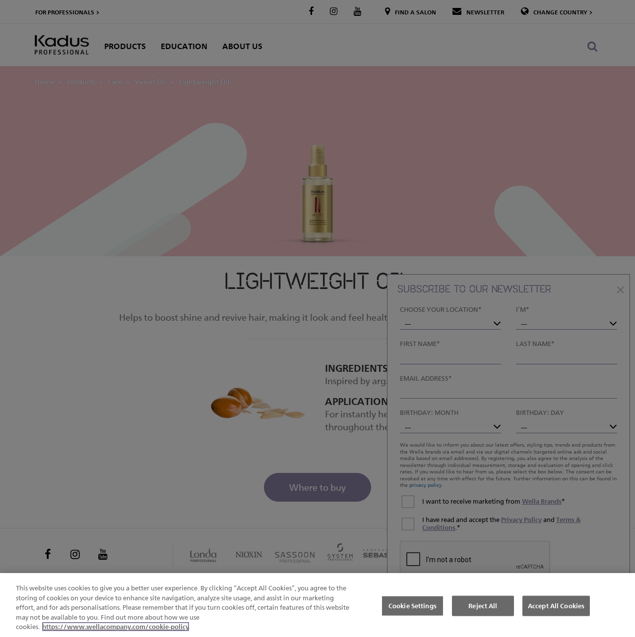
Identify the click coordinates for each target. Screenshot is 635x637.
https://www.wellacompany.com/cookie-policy (115, 626)
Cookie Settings (412, 605)
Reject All (482, 605)
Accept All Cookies (556, 605)
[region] (317, 605)
